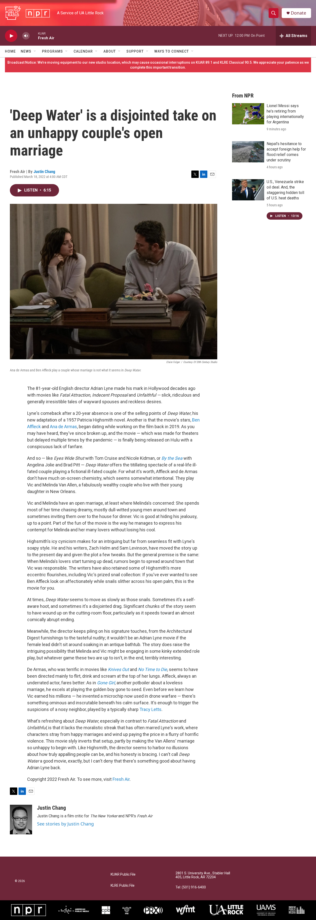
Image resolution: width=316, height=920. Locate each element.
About (109, 51)
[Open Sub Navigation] (35, 51)
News (26, 51)
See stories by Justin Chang (65, 824)
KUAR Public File (123, 874)
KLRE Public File (123, 885)
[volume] (26, 35)
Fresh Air (121, 779)
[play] (11, 36)
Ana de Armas (63, 426)
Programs (52, 51)
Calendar (83, 51)
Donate (298, 13)
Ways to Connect (171, 51)
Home (10, 51)
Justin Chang (44, 171)
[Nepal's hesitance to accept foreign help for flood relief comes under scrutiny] (248, 151)
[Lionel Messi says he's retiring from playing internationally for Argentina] (248, 113)
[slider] (34, 35)
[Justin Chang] (21, 819)
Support (135, 51)
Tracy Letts (150, 709)
